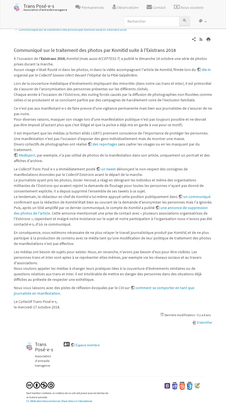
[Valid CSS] (189, 385)
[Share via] (194, 38)
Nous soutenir (192, 7)
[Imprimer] (208, 38)
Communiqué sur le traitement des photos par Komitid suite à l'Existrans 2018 (73, 29)
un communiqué (197, 196)
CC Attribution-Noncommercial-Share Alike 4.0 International (59, 401)
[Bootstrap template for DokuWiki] (167, 385)
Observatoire (127, 7)
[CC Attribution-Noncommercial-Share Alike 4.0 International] (40, 385)
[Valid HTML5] (182, 385)
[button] (202, 21)
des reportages (105, 144)
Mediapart (27, 155)
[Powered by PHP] (174, 385)
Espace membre (87, 345)
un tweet (108, 169)
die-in (206, 69)
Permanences (92, 7)
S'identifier (204, 322)
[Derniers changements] (201, 38)
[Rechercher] (184, 21)
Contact (159, 7)
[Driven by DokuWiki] (197, 385)
